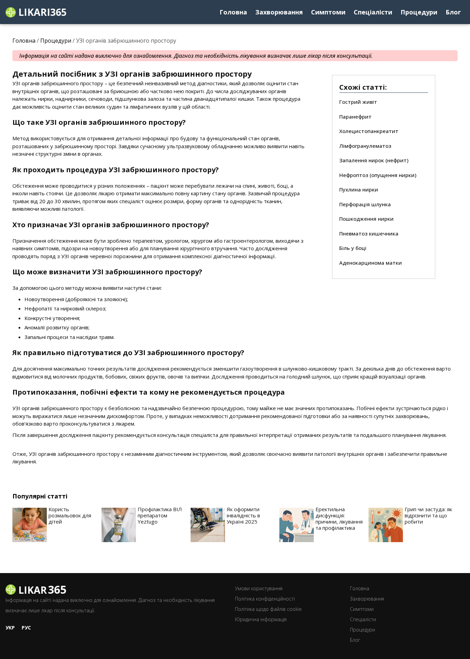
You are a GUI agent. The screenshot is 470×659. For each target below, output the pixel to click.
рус (26, 627)
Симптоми (328, 12)
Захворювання (279, 12)
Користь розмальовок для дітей (70, 515)
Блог (453, 12)
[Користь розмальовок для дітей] (29, 525)
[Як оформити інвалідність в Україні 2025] (208, 525)
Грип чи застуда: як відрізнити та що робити (428, 515)
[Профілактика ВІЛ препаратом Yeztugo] (119, 525)
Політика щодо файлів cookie (268, 609)
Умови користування (258, 588)
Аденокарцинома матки (370, 262)
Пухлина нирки (358, 189)
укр (10, 627)
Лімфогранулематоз (365, 145)
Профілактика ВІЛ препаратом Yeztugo (160, 515)
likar (41, 589)
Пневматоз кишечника (368, 233)
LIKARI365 (41, 12)
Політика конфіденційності (265, 598)
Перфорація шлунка (365, 204)
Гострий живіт (358, 101)
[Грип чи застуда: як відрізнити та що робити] (385, 525)
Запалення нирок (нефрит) (373, 160)
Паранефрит (355, 116)
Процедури (418, 12)
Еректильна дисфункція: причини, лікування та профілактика (339, 518)
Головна (233, 12)
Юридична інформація (261, 619)
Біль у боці (352, 247)
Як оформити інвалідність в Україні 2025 (243, 515)
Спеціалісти (373, 12)
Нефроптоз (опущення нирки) (377, 175)
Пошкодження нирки (366, 218)
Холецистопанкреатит (368, 131)
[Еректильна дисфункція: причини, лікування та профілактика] (296, 525)
